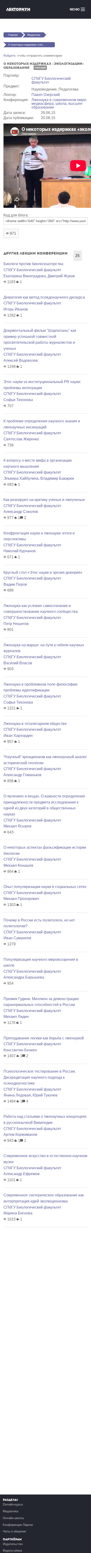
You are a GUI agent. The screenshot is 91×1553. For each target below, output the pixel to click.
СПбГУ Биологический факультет (51, 80)
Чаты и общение (14, 1531)
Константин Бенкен (20, 1050)
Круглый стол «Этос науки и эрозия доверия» (43, 572)
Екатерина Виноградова (25, 276)
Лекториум (18, 9)
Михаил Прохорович (21, 899)
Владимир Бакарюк (57, 478)
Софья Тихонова (18, 400)
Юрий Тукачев (45, 1095)
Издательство (13, 1544)
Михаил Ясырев (18, 826)
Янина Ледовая (17, 1095)
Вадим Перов (15, 584)
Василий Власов (18, 663)
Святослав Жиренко (21, 439)
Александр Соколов (21, 512)
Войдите (9, 55)
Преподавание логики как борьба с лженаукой (44, 1038)
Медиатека (33, 34)
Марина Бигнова (18, 1213)
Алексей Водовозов (21, 360)
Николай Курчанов (20, 551)
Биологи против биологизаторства (33, 264)
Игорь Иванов (16, 309)
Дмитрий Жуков (61, 276)
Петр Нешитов (16, 624)
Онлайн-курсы (13, 1504)
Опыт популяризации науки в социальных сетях (45, 887)
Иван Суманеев (17, 938)
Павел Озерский (46, 95)
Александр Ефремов (22, 1174)
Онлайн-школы (13, 1518)
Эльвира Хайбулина (21, 478)
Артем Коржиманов (20, 1134)
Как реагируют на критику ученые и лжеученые (44, 500)
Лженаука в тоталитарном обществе (35, 724)
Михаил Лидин (16, 1017)
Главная (13, 34)
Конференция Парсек (18, 1525)
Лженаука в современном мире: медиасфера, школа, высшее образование (59, 103)
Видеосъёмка (12, 1550)
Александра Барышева (24, 977)
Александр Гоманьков (23, 775)
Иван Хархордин (18, 736)
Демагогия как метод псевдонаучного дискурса (44, 297)
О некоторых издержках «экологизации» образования (31, 44)
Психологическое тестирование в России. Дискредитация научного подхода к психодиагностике (40, 1077)
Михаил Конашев (18, 865)
